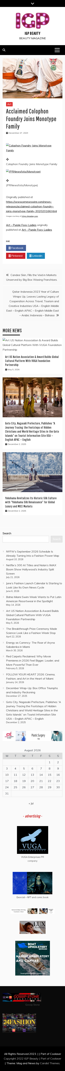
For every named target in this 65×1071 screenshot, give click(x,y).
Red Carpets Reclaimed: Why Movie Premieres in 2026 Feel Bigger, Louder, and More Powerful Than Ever (32, 660)
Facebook (17, 248)
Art (9, 104)
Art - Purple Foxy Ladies (21, 225)
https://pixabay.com (30, 216)
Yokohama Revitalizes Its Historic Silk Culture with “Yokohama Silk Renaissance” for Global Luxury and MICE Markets (31, 502)
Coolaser (55, 1058)
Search (7, 533)
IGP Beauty (32, 33)
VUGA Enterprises (30, 857)
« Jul (31, 803)
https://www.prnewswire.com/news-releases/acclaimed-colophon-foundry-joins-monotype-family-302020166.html (31, 206)
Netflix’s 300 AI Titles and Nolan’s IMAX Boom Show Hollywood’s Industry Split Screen (31, 569)
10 (7, 774)
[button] (32, 150)
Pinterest (17, 255)
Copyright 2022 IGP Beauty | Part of (27, 1058)
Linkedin (36, 255)
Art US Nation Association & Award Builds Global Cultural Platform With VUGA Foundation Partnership (32, 361)
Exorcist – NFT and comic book (33, 897)
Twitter (37, 248)
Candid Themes (50, 1063)
